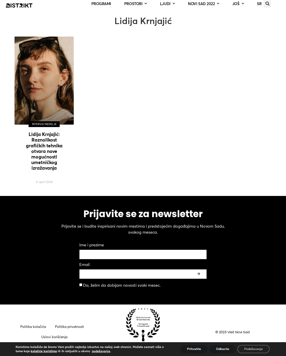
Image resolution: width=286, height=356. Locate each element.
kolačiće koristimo (44, 351)
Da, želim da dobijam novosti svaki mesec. (122, 285)
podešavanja (101, 351)
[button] (267, 4)
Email (84, 265)
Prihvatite (194, 349)
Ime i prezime (91, 245)
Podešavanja (253, 349)
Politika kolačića (33, 327)
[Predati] (199, 274)
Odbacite (222, 349)
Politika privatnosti (69, 327)
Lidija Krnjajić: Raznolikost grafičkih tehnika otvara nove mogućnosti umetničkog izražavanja (44, 151)
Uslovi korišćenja (54, 337)
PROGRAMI (101, 3)
